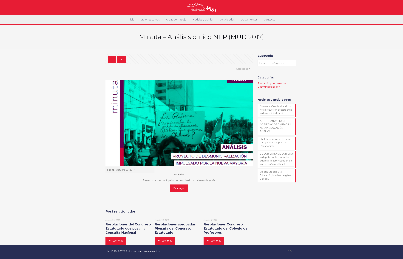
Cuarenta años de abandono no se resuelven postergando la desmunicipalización (276, 110)
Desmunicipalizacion (269, 86)
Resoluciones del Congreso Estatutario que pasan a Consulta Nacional (128, 228)
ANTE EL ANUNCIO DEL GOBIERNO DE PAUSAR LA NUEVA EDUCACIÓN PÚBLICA (275, 126)
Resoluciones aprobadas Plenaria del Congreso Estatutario (175, 228)
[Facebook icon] (288, 251)
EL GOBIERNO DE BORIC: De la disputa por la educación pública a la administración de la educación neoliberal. (277, 159)
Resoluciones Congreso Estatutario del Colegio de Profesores (225, 228)
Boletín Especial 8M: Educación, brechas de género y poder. (276, 175)
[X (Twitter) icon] (291, 251)
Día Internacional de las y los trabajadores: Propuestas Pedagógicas (275, 142)
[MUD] (201, 7)
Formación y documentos (272, 83)
